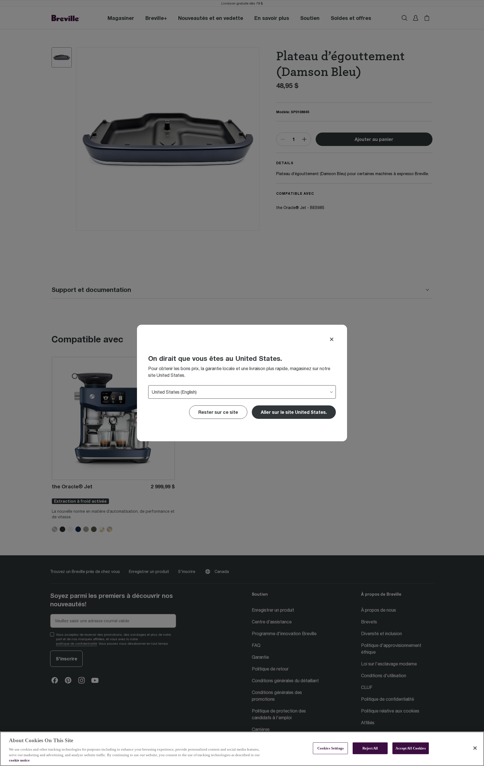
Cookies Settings (330, 748)
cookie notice (19, 760)
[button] (294, 412)
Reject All (370, 748)
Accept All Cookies (410, 748)
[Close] (331, 339)
